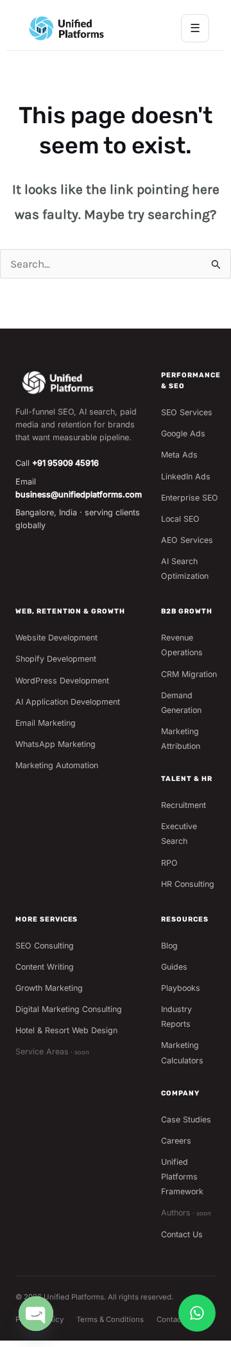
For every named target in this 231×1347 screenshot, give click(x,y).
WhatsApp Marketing (55, 744)
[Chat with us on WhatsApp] (197, 1313)
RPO (169, 863)
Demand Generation (181, 703)
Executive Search (179, 833)
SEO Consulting (44, 945)
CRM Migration (189, 674)
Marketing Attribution (180, 738)
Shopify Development (55, 659)
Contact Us (182, 1234)
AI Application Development (67, 702)
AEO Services (187, 540)
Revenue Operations (182, 645)
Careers (176, 1140)
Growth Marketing (49, 988)
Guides (174, 967)
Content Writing (44, 967)
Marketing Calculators (182, 1052)
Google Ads (183, 433)
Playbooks (180, 988)
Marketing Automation (56, 765)
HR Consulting (187, 884)
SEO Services (186, 412)
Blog (169, 945)
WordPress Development (62, 680)
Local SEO (180, 519)
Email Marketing (45, 723)
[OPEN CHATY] (36, 1313)
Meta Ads (179, 454)
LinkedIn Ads (185, 476)
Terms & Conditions (110, 1319)
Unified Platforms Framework (182, 1176)
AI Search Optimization (185, 568)
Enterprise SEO (189, 497)
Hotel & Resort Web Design (66, 1030)
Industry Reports (176, 1016)
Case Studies (186, 1119)
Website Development (56, 637)
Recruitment (183, 805)
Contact (170, 1319)
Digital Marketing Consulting (68, 1009)
